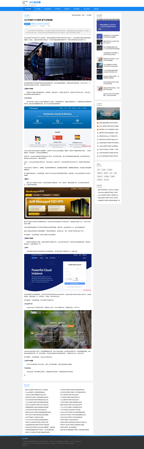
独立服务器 (47, 9)
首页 (83, 15)
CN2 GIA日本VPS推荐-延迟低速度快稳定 (36, 419)
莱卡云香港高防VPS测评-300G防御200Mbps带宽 (112, 156)
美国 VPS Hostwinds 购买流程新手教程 (56, 173)
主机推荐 (66, 9)
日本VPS (40, 23)
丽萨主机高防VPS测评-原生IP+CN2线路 (36, 389)
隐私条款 (24, 445)
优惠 (115, 173)
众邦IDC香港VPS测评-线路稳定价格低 (71, 402)
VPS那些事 (28, 9)
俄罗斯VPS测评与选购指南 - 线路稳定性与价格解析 (113, 132)
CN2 (111, 173)
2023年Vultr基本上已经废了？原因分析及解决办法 (113, 149)
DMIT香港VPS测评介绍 (47, 300)
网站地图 (71, 443)
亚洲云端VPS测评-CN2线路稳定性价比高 (36, 397)
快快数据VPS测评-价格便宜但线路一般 (109, 200)
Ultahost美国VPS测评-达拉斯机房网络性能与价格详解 (114, 146)
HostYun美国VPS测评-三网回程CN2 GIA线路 (110, 195)
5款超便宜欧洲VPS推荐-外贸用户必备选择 (37, 424)
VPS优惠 (37, 9)
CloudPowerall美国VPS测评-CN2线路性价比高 (111, 192)
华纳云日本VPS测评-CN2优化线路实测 (71, 417)
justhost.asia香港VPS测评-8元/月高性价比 (37, 404)
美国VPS (27, 23)
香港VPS (33, 23)
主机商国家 (76, 9)
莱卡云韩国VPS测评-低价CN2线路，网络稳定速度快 (113, 126)
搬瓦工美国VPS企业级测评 (47, 234)
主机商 (103, 169)
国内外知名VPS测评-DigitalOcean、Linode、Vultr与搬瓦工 (115, 139)
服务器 (106, 173)
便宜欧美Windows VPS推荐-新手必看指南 (110, 136)
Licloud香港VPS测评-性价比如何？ (70, 399)
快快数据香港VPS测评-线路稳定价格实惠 (36, 407)
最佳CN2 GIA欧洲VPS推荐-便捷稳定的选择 (37, 432)
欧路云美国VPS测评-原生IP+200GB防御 (109, 197)
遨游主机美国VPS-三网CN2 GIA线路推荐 (109, 189)
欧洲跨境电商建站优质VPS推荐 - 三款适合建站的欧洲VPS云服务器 (40, 429)
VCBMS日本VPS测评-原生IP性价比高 (35, 409)
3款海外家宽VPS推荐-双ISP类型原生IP (110, 142)
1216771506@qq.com (76, 441)
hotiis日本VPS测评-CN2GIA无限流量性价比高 (73, 414)
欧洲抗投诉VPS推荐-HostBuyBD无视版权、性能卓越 (40, 427)
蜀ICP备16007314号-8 (63, 443)
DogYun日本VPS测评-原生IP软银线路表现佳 (72, 412)
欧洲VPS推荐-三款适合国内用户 (69, 419)
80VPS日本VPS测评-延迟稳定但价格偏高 (36, 414)
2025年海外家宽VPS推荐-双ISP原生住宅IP (111, 152)
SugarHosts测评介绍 (46, 357)
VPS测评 (57, 9)
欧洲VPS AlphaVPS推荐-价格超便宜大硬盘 (72, 424)
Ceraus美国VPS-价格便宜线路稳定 (35, 392)
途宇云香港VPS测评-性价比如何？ (70, 394)
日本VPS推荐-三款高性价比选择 (34, 417)
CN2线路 (106, 176)
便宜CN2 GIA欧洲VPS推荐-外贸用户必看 (36, 422)
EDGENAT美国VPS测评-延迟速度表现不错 (72, 389)
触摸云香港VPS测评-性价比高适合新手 (71, 404)
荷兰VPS (106, 179)
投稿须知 (96, 9)
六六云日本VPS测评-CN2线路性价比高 (71, 407)
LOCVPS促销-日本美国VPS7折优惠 (70, 409)
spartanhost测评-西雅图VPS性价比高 (35, 394)
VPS (99, 169)
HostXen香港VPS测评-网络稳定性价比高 (36, 399)
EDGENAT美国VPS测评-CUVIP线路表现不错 (73, 392)
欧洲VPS (46, 23)
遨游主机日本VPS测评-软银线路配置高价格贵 (38, 412)
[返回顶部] (140, 402)
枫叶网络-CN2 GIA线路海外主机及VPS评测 (111, 129)
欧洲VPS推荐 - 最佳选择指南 (68, 427)
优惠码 (112, 176)
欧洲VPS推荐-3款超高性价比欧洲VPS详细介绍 (73, 422)
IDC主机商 (87, 9)
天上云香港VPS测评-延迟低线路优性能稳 (36, 402)
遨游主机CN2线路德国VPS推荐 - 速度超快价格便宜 (74, 429)
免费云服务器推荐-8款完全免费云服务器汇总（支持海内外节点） (117, 122)
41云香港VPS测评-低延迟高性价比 (70, 397)
